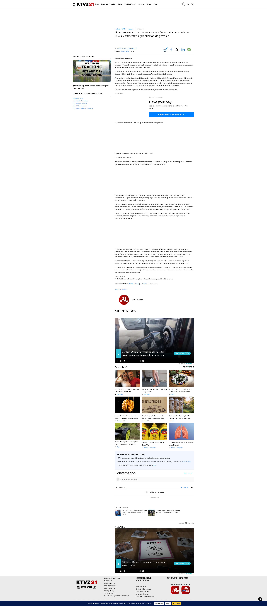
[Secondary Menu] (75, 4)
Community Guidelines (112, 578)
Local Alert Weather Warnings (83, 108)
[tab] (120, 487)
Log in (185, 473)
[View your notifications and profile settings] (192, 487)
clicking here (186, 461)
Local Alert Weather (108, 4)
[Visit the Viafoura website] (189, 523)
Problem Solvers (130, 4)
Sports (120, 4)
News (97, 4)
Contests (141, 4)
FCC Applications (110, 586)
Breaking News (78, 98)
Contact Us (108, 581)
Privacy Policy (109, 591)
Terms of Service (109, 593)
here (154, 465)
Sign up (190, 473)
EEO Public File (109, 583)
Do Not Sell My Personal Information (116, 596)
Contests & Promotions (80, 101)
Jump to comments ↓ (121, 289)
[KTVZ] (85, 4)
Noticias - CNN (134, 284)
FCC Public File (109, 588)
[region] (154, 498)
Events (149, 4)
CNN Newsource (121, 48)
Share (156, 4)
